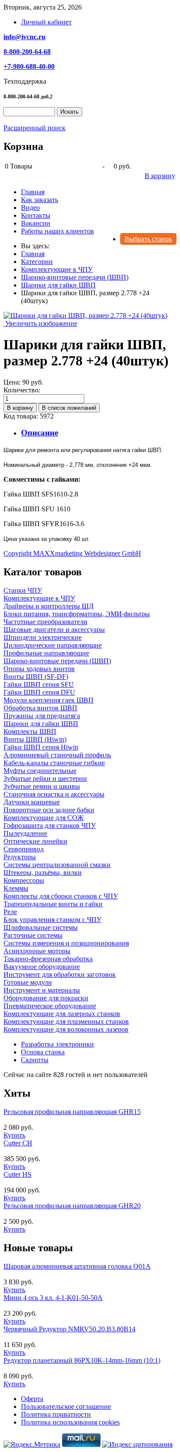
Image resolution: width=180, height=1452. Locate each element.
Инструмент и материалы (41, 990)
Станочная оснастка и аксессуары (53, 794)
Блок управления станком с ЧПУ (52, 919)
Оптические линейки (35, 841)
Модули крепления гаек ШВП (48, 700)
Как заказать (39, 199)
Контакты (35, 215)
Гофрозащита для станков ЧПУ (49, 825)
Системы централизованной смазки (57, 864)
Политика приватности (56, 1414)
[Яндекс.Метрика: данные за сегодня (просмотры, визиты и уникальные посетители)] (31, 1445)
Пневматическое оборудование (49, 1006)
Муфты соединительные (39, 770)
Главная (33, 192)
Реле (10, 911)
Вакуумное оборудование (41, 966)
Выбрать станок (148, 239)
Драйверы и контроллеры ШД (48, 606)
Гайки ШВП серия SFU (38, 684)
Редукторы (19, 857)
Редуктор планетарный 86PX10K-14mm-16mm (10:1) (81, 1360)
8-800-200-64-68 (27, 51)
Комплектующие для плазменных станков (66, 1021)
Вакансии (35, 223)
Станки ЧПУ (22, 590)
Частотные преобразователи (45, 621)
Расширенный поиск (34, 128)
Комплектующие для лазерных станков (61, 1013)
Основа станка (43, 1052)
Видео (30, 207)
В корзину (160, 175)
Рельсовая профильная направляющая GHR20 (72, 1205)
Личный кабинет (46, 22)
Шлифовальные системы (40, 927)
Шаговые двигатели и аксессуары (54, 629)
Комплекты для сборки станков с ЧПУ (60, 896)
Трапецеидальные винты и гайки (53, 904)
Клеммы (15, 888)
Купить (14, 1135)
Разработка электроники (57, 1044)
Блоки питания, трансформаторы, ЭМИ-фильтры (76, 614)
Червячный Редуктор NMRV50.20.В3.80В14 (69, 1329)
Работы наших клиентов (57, 231)
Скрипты (34, 1060)
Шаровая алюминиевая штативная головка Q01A (77, 1266)
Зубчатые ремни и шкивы (41, 786)
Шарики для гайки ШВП (40, 723)
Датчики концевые (31, 802)
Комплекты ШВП (29, 731)
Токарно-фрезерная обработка (48, 958)
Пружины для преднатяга (41, 715)
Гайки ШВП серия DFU (39, 692)
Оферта (32, 1398)
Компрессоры (23, 880)
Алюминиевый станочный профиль (57, 755)
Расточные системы (32, 935)
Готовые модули (27, 982)
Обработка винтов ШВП (40, 708)
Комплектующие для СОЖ (43, 817)
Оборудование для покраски (45, 998)
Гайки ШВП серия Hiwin (40, 747)
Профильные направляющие (46, 653)
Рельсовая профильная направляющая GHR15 (72, 1111)
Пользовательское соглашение (66, 1406)
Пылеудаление (25, 833)
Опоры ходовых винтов (39, 668)
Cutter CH (17, 1143)
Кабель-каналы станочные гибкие (54, 763)
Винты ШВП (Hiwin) (34, 739)
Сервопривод (23, 849)
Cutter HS (17, 1174)
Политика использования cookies (70, 1422)
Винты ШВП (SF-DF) (35, 676)
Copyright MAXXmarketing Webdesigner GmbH (72, 553)
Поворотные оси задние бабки (48, 810)
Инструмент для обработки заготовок (59, 974)
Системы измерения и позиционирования (66, 943)
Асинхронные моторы (36, 951)
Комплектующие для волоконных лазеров (65, 1029)
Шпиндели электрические (42, 637)
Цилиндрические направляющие (52, 645)
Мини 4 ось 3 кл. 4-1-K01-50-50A (53, 1297)
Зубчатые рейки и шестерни (45, 778)
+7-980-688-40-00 (29, 66)
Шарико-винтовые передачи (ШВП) (57, 661)
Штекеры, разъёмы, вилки (42, 872)
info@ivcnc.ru (24, 37)
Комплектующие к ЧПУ (39, 598)
